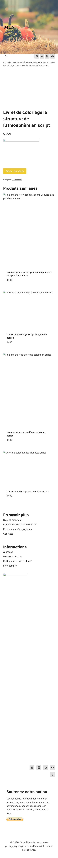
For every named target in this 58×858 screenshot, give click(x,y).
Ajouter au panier (15, 171)
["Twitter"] (42, 56)
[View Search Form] (5, 56)
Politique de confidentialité (17, 561)
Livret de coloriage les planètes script (27, 491)
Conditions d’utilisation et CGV (19, 524)
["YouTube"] (52, 56)
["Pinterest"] (45, 767)
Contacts (8, 533)
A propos (8, 552)
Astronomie (17, 180)
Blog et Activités (12, 520)
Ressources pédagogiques (17, 529)
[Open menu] (52, 27)
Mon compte (10, 565)
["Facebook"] (36, 56)
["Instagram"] (47, 56)
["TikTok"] (52, 774)
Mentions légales (12, 556)
